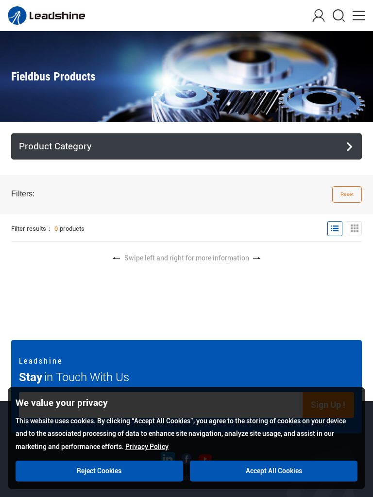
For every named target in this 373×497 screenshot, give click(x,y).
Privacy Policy (147, 446)
